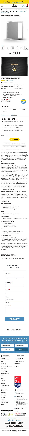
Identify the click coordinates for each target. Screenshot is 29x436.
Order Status (3, 394)
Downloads (22, 144)
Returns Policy (18, 360)
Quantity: (3, 135)
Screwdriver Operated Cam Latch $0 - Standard (14, 122)
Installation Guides (5, 373)
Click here (14, 115)
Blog (2, 361)
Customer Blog (4, 365)
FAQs (16, 365)
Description (7, 144)
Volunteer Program (5, 385)
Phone (7, 297)
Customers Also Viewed (8, 146)
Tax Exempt (3, 397)
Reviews (3, 382)
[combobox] (2, 349)
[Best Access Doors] (14, 6)
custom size (24, 247)
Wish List (2, 404)
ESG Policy (17, 366)
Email (8, 290)
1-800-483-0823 (24, 6)
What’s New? (4, 387)
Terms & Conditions (19, 358)
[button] (7, 83)
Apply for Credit (4, 402)
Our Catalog (3, 375)
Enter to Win (3, 368)
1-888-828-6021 (20, 398)
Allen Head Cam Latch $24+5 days (13, 128)
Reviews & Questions (21, 146)
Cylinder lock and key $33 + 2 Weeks (13, 125)
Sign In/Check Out (5, 400)
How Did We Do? (4, 371)
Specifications (15, 144)
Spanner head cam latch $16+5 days (13, 130)
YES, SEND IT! (21, 349)
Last (16, 279)
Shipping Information (19, 361)
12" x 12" (14, 109)
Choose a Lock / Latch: (9, 119)
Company (9, 282)
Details (8, 306)
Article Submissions (5, 360)
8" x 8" (5, 109)
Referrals (3, 380)
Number (7, 302)
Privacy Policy (17, 363)
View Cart (3, 399)
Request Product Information (14, 319)
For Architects (4, 370)
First (7, 279)
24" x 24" (5, 111)
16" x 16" (23, 109)
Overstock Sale (4, 376)
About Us (3, 358)
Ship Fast (3, 383)
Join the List (3, 395)
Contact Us (3, 363)
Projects (2, 378)
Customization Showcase (6, 366)
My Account (3, 392)
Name (8, 273)
